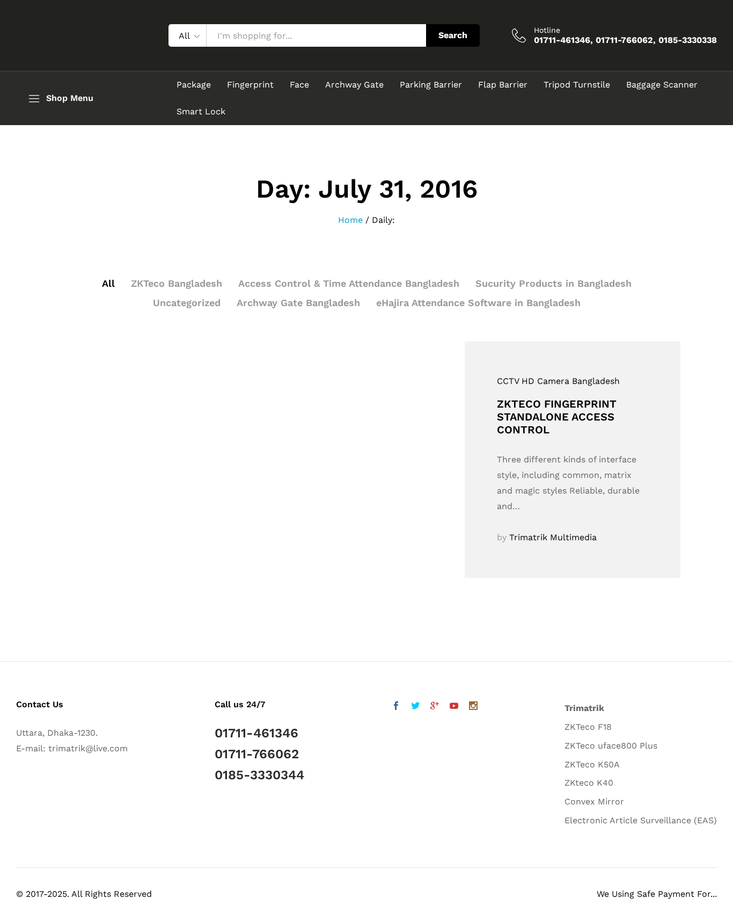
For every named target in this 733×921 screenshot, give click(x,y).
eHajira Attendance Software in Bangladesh (478, 302)
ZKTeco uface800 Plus (611, 746)
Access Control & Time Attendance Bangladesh (348, 283)
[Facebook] (396, 707)
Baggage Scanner (662, 85)
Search (452, 35)
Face (299, 85)
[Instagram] (473, 707)
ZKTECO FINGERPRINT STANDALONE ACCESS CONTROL (557, 416)
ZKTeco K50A (592, 764)
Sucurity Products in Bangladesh (553, 283)
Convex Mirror (594, 801)
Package (194, 85)
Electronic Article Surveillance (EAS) (641, 820)
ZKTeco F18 (588, 727)
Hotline (547, 30)
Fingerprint (250, 85)
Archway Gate (354, 85)
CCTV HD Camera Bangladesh (558, 381)
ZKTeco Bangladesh (176, 283)
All (108, 283)
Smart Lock (201, 111)
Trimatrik (584, 708)
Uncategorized (187, 302)
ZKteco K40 (589, 783)
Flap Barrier (502, 85)
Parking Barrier (431, 85)
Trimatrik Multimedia (553, 537)
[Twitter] (415, 707)
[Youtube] (454, 707)
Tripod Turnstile (577, 85)
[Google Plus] (434, 707)
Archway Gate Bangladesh (298, 302)
